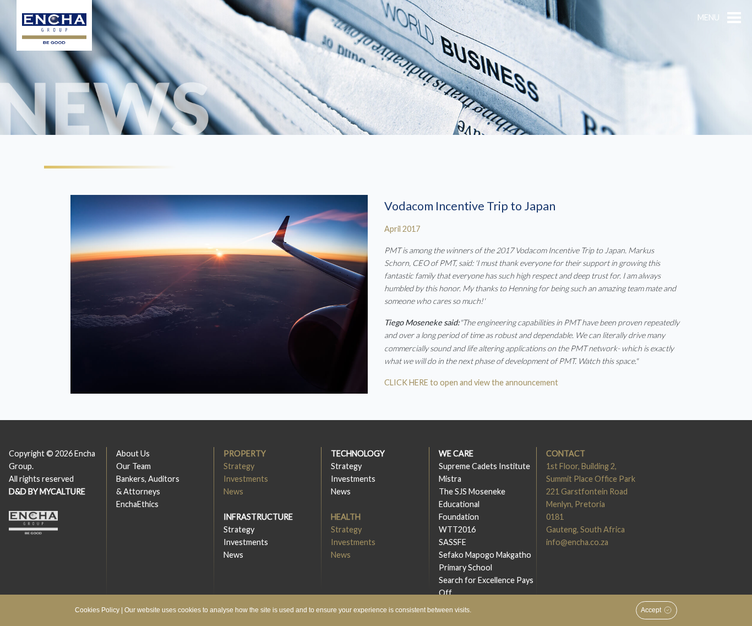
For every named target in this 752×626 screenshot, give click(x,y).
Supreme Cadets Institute (484, 466)
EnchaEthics (137, 504)
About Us (133, 453)
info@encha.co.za (577, 542)
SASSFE (452, 542)
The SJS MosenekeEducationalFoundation (472, 504)
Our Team (133, 466)
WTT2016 (457, 529)
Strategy (239, 466)
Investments (246, 478)
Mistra (450, 478)
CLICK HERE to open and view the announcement (471, 382)
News (233, 491)
